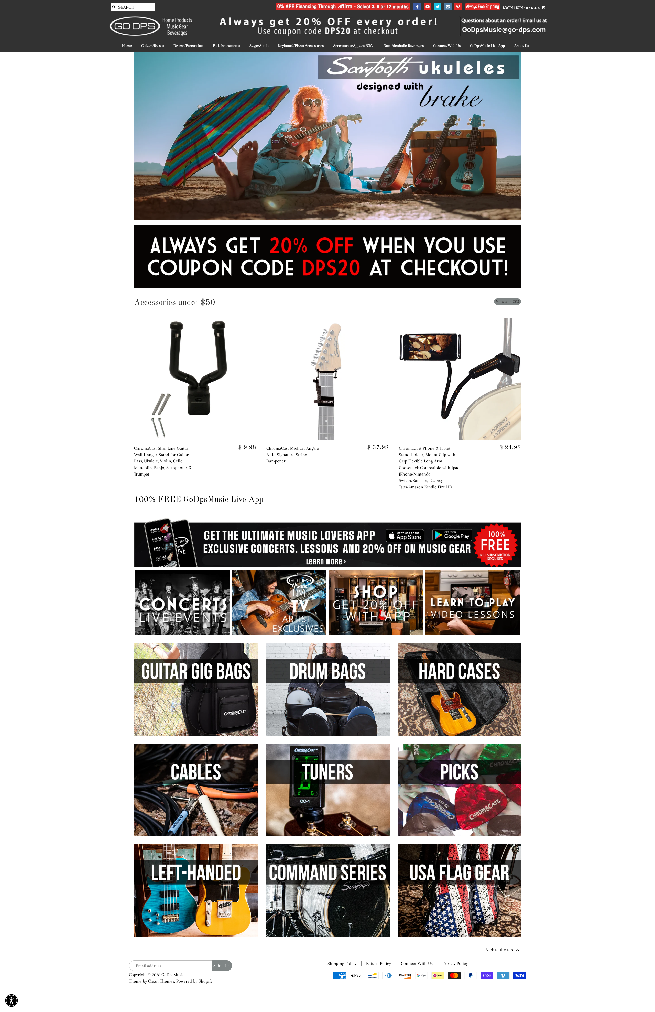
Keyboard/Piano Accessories (301, 45)
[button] (11, 1000)
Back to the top (499, 949)
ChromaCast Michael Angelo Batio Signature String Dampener (292, 455)
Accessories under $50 (174, 302)
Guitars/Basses (152, 45)
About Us (521, 45)
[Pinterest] (458, 7)
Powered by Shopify (194, 981)
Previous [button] (126, 136)
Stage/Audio (259, 45)
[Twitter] (437, 7)
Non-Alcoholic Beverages (404, 45)
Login (508, 8)
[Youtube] (427, 7)
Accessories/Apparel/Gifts (353, 45)
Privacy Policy (455, 963)
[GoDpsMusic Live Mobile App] (376, 633)
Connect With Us (447, 45)
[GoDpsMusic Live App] (182, 633)
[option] (327, 136)
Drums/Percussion (188, 45)
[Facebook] (417, 7)
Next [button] (528, 136)
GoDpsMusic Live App (487, 45)
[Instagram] (447, 7)
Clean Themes (161, 981)
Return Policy (378, 963)
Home (127, 45)
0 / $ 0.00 (533, 8)
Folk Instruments (226, 45)
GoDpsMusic (172, 974)
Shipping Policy (342, 963)
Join (519, 8)
